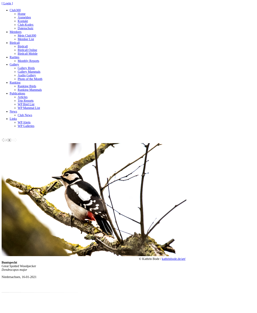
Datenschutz (25, 28)
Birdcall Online (27, 50)
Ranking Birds (27, 86)
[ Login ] (7, 3)
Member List (26, 39)
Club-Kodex (26, 24)
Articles (23, 97)
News (13, 111)
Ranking (15, 82)
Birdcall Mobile (28, 53)
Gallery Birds (26, 68)
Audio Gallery (27, 75)
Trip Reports (26, 100)
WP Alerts (24, 122)
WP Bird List (26, 104)
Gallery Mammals (29, 71)
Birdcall (15, 42)
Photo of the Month (30, 79)
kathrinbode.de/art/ (174, 259)
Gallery (14, 64)
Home (21, 13)
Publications (17, 93)
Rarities (14, 57)
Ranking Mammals (30, 89)
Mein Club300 (27, 35)
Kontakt (23, 21)
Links (13, 118)
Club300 (15, 10)
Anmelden (24, 17)
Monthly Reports (28, 61)
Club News (25, 115)
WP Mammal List (29, 108)
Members (15, 32)
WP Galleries (26, 126)
